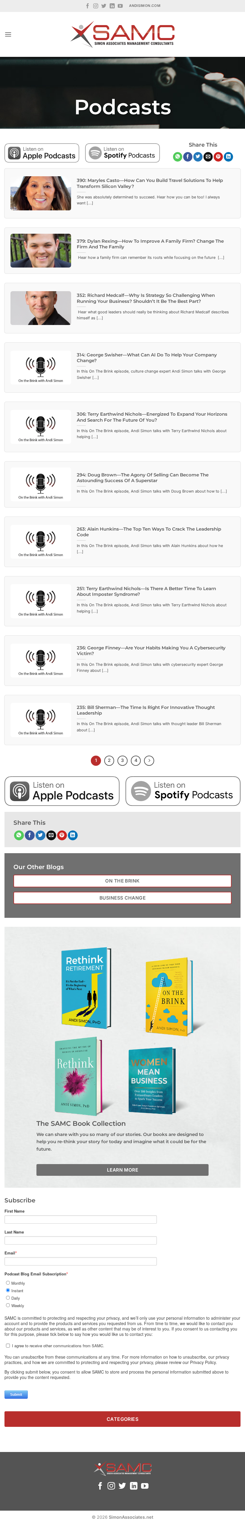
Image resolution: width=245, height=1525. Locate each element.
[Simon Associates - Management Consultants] (122, 34)
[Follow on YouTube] (120, 6)
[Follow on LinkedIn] (112, 6)
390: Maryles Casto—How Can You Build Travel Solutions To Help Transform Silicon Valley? (150, 183)
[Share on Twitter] (198, 157)
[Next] (149, 761)
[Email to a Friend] (208, 157)
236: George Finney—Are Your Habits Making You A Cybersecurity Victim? (151, 650)
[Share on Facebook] (187, 157)
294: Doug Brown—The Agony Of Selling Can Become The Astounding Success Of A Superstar (143, 477)
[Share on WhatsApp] (177, 157)
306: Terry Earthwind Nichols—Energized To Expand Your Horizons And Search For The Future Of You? (152, 417)
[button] (8, 34)
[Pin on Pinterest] (218, 157)
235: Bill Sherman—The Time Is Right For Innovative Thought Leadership (146, 710)
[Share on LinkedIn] (228, 157)
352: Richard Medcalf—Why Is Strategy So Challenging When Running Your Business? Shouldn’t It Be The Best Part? (146, 298)
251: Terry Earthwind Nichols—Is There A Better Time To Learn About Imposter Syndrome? (146, 591)
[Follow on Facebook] (87, 6)
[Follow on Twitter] (103, 6)
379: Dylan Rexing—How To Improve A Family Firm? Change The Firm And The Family (150, 244)
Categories (123, 1419)
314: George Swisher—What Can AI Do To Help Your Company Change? (147, 357)
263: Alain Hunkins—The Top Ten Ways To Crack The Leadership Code (149, 531)
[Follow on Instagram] (95, 6)
